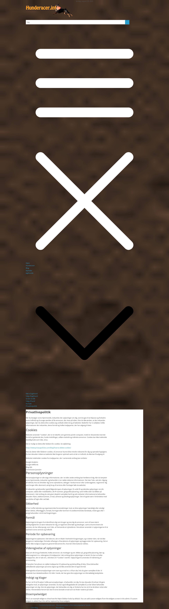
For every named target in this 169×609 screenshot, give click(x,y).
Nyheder (29, 271)
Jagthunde (29, 273)
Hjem (28, 263)
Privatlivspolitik (31, 406)
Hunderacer (30, 265)
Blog (27, 268)
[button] (84, 391)
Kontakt (29, 404)
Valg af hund (30, 401)
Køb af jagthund (32, 394)
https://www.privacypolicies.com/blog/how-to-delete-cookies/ (48, 448)
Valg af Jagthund (32, 396)
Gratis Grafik (30, 399)
